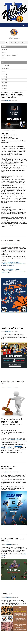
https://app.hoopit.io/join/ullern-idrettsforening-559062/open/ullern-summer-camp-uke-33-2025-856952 (13, 271)
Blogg (7, 42)
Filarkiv (23, 42)
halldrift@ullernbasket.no (15, 439)
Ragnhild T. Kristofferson (6, 447)
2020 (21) (4, 85)
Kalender (17, 42)
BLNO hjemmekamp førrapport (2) (10, 55)
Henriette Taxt (18, 446)
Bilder (11, 42)
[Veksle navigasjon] (25, 25)
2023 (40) (4, 77)
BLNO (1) (4, 52)
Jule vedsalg (6, 594)
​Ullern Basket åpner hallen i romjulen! (13, 540)
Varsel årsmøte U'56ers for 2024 (12, 382)
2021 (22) (4, 83)
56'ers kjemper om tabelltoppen (9, 468)
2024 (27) (4, 74)
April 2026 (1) (5, 65)
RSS (4, 58)
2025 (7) (4, 71)
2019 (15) (4, 88)
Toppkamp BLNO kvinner (12, 328)
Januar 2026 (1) (6, 68)
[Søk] (20, 25)
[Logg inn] (23, 25)
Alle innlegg (5, 49)
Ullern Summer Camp (10, 241)
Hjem (2, 42)
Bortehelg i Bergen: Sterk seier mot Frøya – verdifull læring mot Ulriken (12, 95)
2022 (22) (4, 80)
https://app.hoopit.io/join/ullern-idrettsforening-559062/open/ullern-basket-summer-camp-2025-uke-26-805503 (13, 264)
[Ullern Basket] (14, 11)
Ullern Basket (8, 100)
